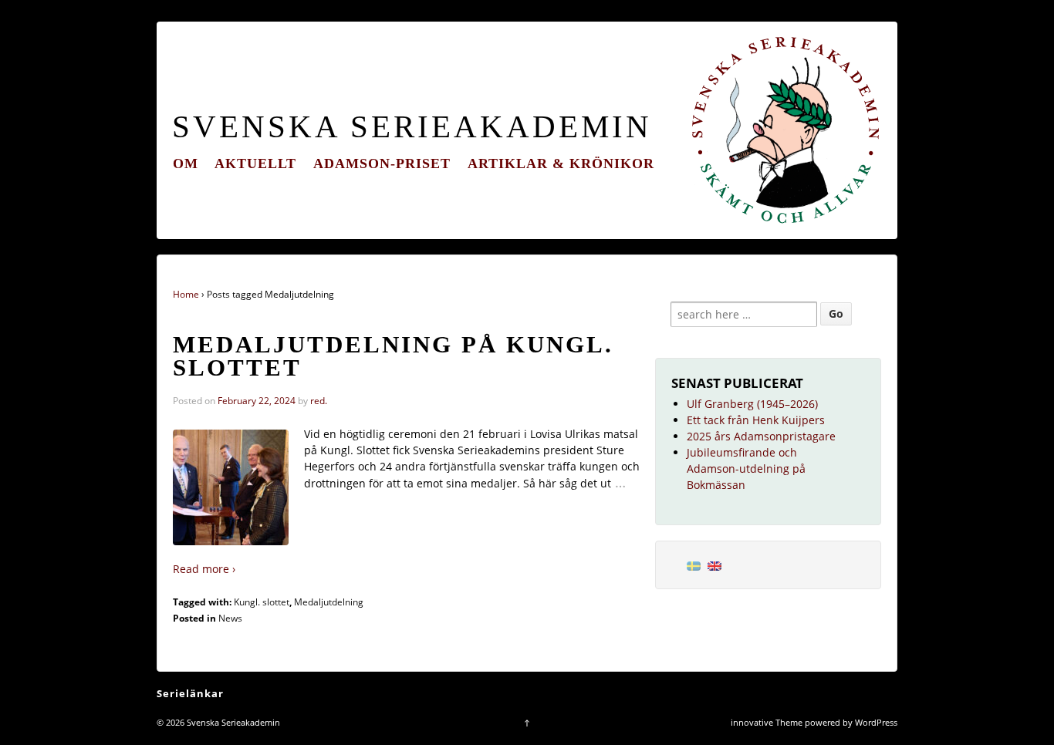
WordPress (876, 722)
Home (186, 294)
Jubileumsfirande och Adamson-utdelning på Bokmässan (746, 468)
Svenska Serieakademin (412, 127)
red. (318, 400)
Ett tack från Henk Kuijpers (756, 420)
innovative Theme (766, 722)
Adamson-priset (382, 163)
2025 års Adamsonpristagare (761, 436)
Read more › (204, 568)
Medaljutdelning (328, 601)
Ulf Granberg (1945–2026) (752, 403)
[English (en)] (714, 565)
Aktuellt (255, 163)
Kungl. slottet (261, 601)
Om (185, 163)
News (230, 618)
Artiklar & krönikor (561, 163)
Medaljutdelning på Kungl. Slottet (393, 357)
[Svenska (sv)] (694, 565)
